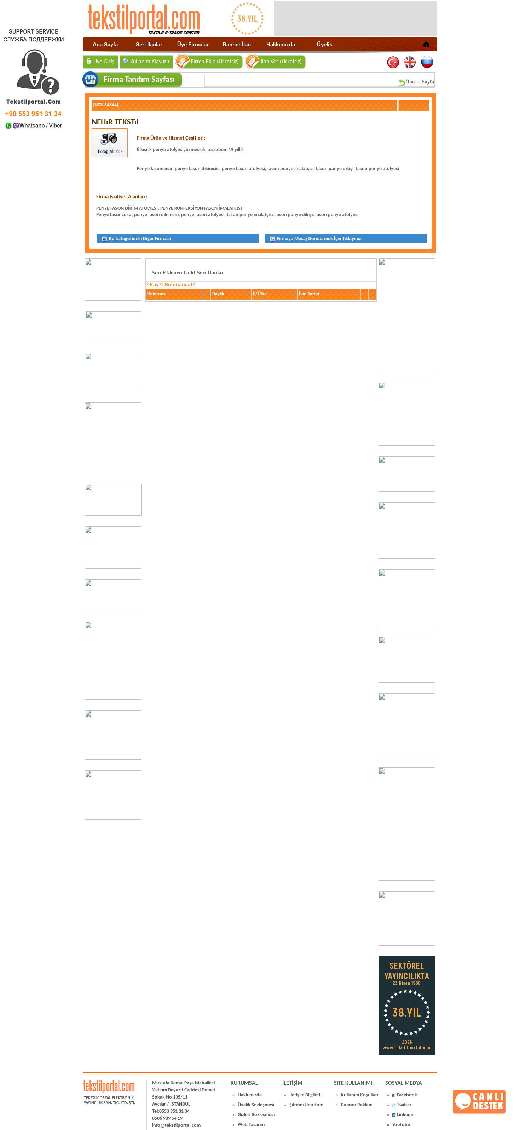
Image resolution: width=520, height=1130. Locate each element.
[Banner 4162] (407, 879)
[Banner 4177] (407, 557)
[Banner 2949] (113, 390)
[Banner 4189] (407, 370)
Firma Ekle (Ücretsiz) (215, 62)
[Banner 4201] (113, 299)
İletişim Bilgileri (304, 1095)
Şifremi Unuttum (306, 1105)
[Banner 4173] (407, 755)
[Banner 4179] (407, 490)
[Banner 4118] (407, 944)
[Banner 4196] (113, 472)
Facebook (407, 1095)
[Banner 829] (113, 610)
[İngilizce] (410, 62)
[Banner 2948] (113, 514)
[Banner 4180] (407, 444)
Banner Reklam (356, 1105)
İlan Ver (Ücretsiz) (281, 62)
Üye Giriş (103, 62)
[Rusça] (426, 62)
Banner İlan (237, 44)
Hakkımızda (280, 44)
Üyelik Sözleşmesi (256, 1105)
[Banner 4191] (113, 818)
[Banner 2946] (113, 567)
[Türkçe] (393, 62)
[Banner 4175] (407, 624)
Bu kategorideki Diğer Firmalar (140, 239)
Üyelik (324, 44)
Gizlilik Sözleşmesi (256, 1115)
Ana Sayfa (105, 44)
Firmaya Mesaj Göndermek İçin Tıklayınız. (319, 239)
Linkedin (406, 1115)
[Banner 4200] (113, 758)
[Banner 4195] (113, 698)
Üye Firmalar (193, 44)
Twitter (404, 1105)
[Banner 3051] (113, 341)
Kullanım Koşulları (359, 1095)
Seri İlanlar (149, 44)
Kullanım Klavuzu (149, 62)
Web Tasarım (251, 1125)
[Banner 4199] (407, 681)
